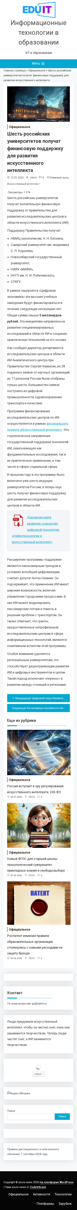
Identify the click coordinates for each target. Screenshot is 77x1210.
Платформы (45, 1203)
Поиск (11, 1110)
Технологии (63, 1194)
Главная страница (15, 70)
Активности (41, 1194)
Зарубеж (65, 1203)
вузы (66, 177)
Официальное (36, 70)
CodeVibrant (38, 1187)
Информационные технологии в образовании (38, 32)
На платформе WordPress (56, 1182)
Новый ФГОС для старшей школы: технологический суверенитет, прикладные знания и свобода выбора (36, 864)
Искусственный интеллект (23, 183)
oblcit (33, 177)
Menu (36, 63)
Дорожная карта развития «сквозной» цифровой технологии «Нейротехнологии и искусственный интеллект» (35, 529)
